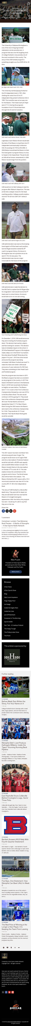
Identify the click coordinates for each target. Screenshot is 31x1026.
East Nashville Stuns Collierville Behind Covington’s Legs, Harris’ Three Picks (15, 798)
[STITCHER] (18, 947)
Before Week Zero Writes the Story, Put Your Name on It (13, 702)
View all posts (15, 571)
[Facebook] (6, 992)
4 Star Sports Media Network (15, 961)
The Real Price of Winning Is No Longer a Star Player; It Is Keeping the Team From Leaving (15, 926)
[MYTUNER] (11, 947)
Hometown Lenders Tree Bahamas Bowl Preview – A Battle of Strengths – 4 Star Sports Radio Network (15, 523)
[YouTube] (9, 992)
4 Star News (15, 8)
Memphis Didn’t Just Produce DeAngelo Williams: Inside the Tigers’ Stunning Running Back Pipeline (14, 746)
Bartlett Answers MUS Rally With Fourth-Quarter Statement (15, 840)
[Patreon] (12, 992)
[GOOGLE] (15, 947)
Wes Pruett (7, 17)
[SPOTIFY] (3, 947)
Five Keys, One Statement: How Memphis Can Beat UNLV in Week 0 (15, 883)
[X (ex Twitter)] (3, 992)
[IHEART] (7, 947)
